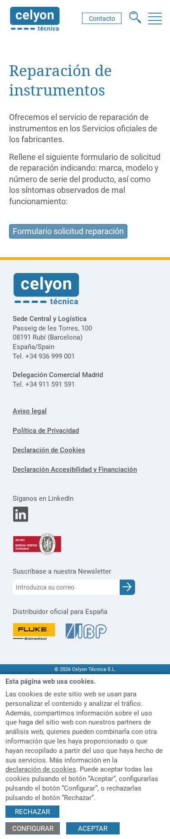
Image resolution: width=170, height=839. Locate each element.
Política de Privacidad (46, 431)
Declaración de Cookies (49, 450)
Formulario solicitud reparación (68, 231)
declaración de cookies (40, 769)
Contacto (102, 18)
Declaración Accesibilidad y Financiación (75, 469)
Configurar (32, 829)
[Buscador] (135, 18)
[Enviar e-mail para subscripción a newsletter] (127, 587)
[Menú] (155, 18)
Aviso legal (30, 411)
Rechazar (32, 812)
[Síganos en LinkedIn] (21, 519)
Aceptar (92, 829)
